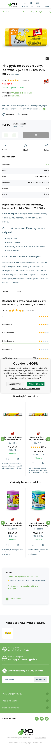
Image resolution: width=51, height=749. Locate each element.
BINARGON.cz (38, 742)
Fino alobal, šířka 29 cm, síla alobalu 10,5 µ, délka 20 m (13, 438)
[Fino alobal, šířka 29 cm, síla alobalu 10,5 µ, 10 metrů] (38, 415)
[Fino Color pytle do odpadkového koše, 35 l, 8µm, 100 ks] (38, 500)
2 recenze (25, 80)
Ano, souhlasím (36, 384)
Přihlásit (40, 679)
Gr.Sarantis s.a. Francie (21, 92)
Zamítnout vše (15, 384)
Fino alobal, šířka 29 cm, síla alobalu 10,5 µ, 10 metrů (38, 438)
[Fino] (46, 88)
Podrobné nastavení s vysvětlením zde (25, 389)
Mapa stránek (40, 737)
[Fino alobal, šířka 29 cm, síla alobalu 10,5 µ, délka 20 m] (12, 415)
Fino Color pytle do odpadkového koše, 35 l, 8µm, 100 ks (38, 524)
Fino (12, 95)
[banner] (12, 5)
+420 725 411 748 (18, 650)
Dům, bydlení (13, 12)
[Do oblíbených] (7, 459)
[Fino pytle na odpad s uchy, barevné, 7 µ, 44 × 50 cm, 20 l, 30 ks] (7, 633)
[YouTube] (42, 719)
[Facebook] (37, 719)
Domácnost (27, 12)
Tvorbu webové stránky (17, 742)
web (17, 95)
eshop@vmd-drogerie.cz (23, 659)
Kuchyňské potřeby (43, 12)
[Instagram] (47, 719)
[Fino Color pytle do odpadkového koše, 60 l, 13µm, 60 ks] (12, 500)
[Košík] (37, 5)
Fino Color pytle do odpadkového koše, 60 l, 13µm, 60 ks (12, 524)
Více (40, 109)
